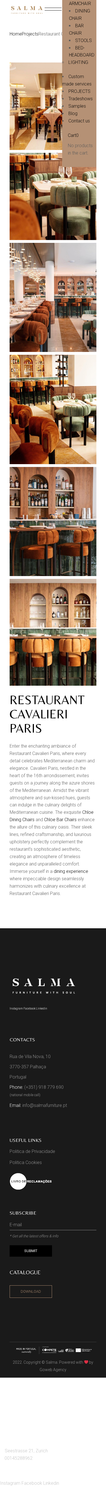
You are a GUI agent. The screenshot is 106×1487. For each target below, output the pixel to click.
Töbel (14, 1415)
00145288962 (19, 1458)
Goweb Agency (53, 1369)
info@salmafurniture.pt (44, 1105)
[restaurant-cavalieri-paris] (53, 106)
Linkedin (41, 1008)
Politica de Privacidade (32, 1151)
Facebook (29, 1008)
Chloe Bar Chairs (60, 819)
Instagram (16, 1008)
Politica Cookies (26, 1162)
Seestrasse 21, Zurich (26, 1450)
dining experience (71, 871)
